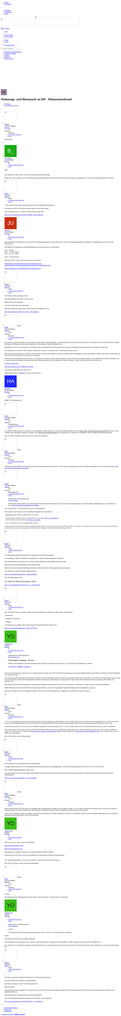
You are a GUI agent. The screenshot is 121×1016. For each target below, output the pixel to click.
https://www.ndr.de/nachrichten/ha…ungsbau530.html (21, 574)
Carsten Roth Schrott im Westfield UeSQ (87, 731)
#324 (9, 239)
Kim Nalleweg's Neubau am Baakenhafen (43, 731)
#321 (9, 136)
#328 (9, 428)
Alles (6, 31)
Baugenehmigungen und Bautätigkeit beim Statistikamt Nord (23, 268)
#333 (9, 652)
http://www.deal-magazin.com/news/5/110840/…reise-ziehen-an (24, 215)
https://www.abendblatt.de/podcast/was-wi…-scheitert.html (22, 585)
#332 (9, 609)
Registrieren (8, 12)
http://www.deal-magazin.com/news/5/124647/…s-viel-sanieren (24, 1001)
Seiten (6, 40)
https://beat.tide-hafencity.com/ (14, 849)
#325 (9, 292)
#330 (9, 495)
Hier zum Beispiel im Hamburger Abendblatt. (25, 505)
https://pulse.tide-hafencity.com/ (14, 845)
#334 (9, 718)
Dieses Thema (9, 35)
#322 (9, 166)
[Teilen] (1, 109)
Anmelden (8, 10)
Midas (22, 373)
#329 (9, 463)
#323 (9, 202)
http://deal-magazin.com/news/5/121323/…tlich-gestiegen (22, 312)
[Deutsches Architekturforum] (40, 25)
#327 (9, 397)
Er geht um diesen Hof (11, 363)
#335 (9, 760)
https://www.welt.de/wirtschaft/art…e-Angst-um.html (20, 778)
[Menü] (1, 7)
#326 (9, 339)
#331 (9, 552)
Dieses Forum (9, 36)
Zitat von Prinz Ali (13, 657)
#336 (9, 805)
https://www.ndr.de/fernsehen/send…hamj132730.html (21, 628)
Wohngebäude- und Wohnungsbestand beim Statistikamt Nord (23, 263)
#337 (9, 839)
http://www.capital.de (51, 518)
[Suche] (1, 27)
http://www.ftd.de (34, 520)
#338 (9, 890)
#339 (9, 921)
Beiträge (7, 128)
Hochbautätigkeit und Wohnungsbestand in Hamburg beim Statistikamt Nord (27, 265)
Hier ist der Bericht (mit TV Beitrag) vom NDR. (19, 366)
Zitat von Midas (13, 500)
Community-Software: (13, 1014)
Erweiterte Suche (10, 45)
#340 (9, 971)
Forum (7, 42)
